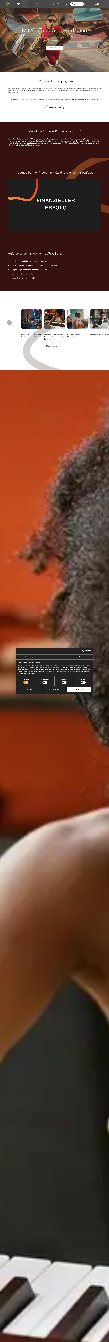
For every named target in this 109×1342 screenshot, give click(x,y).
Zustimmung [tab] (29, 657)
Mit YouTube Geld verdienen (54, 31)
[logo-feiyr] (13, 4)
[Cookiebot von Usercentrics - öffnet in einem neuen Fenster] (83, 651)
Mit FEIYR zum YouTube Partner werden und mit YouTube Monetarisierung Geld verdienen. (54, 39)
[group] (54, 329)
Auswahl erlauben (54, 689)
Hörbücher (39, 4)
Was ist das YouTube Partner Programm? (54, 131)
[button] (99, 322)
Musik (25, 4)
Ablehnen (30, 689)
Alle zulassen (79, 689)
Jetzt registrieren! (54, 48)
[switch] (44, 682)
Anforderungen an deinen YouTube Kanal (35, 254)
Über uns (60, 4)
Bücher (46, 4)
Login (89, 4)
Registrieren (76, 4)
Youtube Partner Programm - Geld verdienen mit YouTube (54, 173)
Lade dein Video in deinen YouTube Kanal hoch (31, 336)
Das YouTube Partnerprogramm (54, 81)
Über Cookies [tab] (80, 657)
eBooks (30, 4)
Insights (53, 4)
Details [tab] (54, 657)
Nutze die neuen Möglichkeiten (73, 336)
